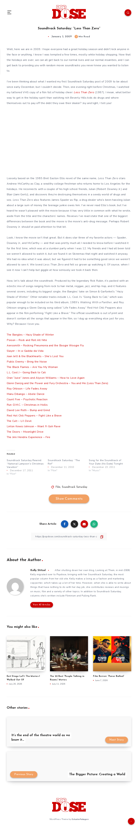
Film (58, 487)
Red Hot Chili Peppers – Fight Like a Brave (34, 415)
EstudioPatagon (80, 819)
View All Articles (41, 605)
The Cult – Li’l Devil (19, 421)
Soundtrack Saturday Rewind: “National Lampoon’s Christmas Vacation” (25, 464)
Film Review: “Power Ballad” (108, 676)
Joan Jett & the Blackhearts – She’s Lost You (35, 356)
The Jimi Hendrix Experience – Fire (28, 437)
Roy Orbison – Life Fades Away (27, 388)
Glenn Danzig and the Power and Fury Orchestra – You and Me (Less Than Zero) (57, 383)
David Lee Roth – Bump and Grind (28, 410)
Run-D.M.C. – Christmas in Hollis (27, 405)
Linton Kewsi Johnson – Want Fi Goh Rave (33, 426)
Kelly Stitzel (38, 570)
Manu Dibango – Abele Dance (26, 394)
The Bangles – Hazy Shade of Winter (30, 335)
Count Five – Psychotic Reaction (27, 399)
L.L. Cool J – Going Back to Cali (26, 372)
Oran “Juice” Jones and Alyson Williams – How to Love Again (46, 378)
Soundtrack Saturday (74, 487)
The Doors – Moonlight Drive (25, 432)
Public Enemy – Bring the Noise (27, 362)
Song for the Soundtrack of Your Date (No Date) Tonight (106, 462)
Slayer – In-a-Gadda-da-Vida (25, 351)
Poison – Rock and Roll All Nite (27, 340)
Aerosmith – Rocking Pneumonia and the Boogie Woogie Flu (45, 345)
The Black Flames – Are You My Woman (32, 367)
